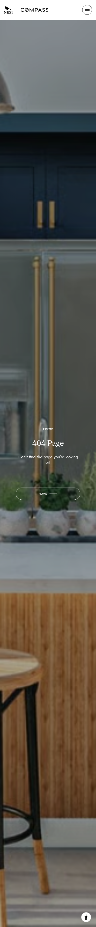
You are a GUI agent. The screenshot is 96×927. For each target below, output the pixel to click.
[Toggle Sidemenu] (87, 10)
